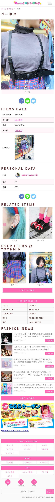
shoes (32, 314)
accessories (36, 318)
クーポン (27, 449)
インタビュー (27, 445)
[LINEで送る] (27, 101)
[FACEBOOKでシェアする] (21, 101)
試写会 (44, 445)
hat (5, 322)
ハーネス (18, 119)
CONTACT (45, 462)
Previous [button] (4, 225)
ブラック (18, 130)
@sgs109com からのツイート (15, 430)
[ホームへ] (27, 3)
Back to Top (27, 491)
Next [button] (50, 225)
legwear (8, 314)
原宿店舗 (45, 449)
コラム (10, 476)
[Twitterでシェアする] (33, 101)
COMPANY (27, 462)
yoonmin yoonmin (29, 175)
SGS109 (10, 462)
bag (5, 318)
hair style (35, 322)
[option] (27, 56)
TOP (49, 491)
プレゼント (10, 453)
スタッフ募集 (27, 472)
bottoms (34, 309)
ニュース (10, 445)
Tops (5, 305)
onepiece (8, 309)
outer (32, 305)
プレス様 (45, 472)
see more (27, 290)
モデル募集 (10, 472)
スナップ (10, 449)
